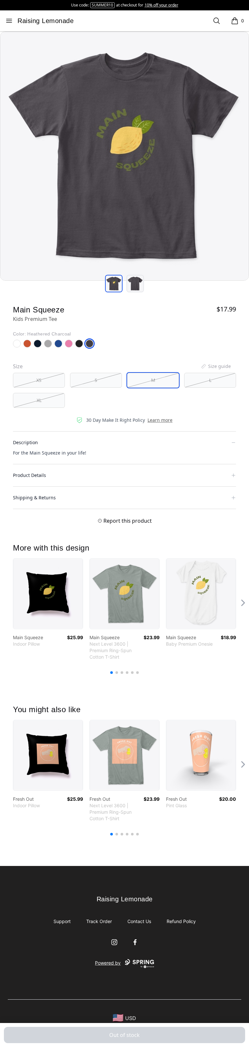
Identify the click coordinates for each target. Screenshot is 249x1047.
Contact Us (139, 921)
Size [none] (18, 366)
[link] (48, 594)
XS (39, 380)
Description (25, 442)
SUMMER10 (102, 5)
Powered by (108, 963)
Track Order (99, 921)
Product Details (29, 475)
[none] (215, 366)
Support (62, 921)
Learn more (160, 420)
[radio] (39, 380)
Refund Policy (181, 921)
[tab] (114, 283)
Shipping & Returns (34, 497)
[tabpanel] (124, 156)
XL (39, 400)
